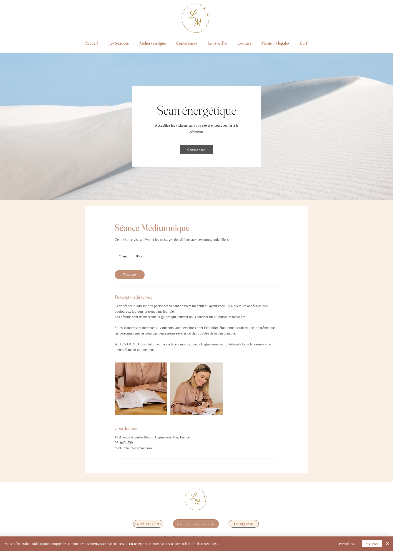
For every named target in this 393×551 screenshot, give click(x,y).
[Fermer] (387, 543)
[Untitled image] (141, 388)
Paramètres (347, 544)
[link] (130, 274)
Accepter (371, 544)
